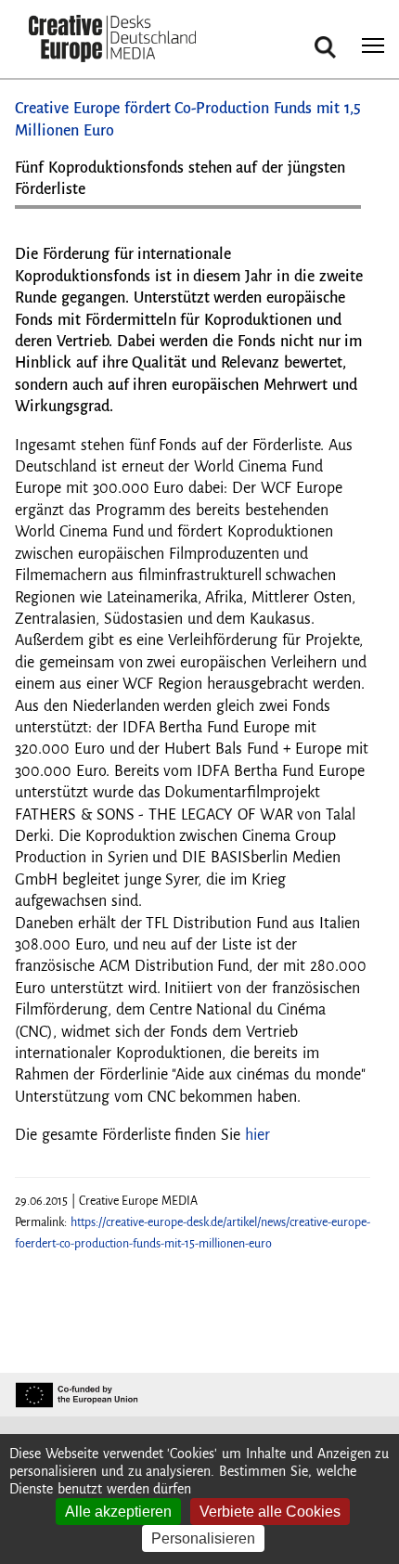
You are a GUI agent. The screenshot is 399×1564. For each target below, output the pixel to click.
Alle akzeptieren (118, 1511)
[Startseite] (112, 40)
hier (257, 1135)
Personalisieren (203, 1538)
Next (337, 213)
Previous (47, 213)
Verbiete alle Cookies (270, 1511)
